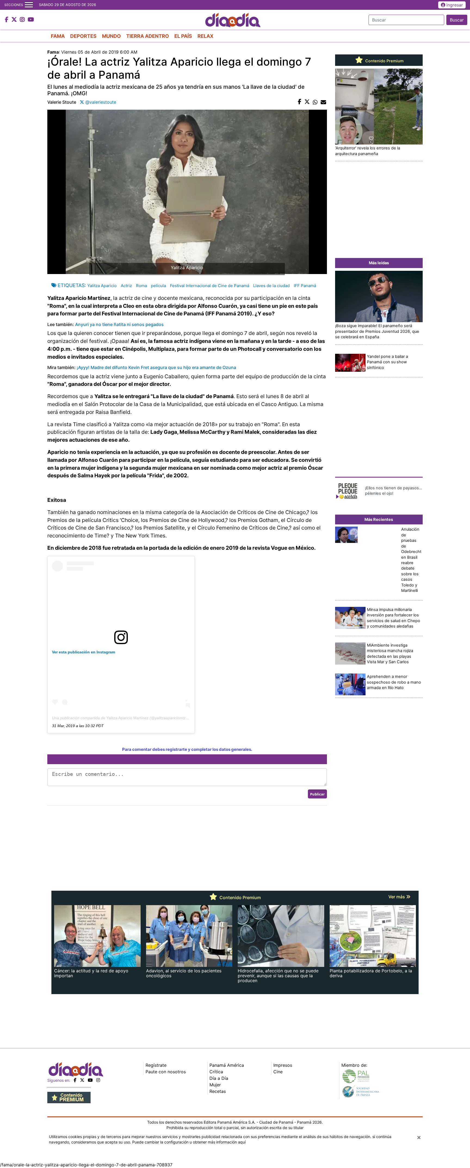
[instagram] (98, 1080)
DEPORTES (83, 36)
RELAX (205, 36)
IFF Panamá (305, 285)
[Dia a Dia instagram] (23, 20)
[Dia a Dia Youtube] (31, 20)
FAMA (58, 36)
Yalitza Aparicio (102, 285)
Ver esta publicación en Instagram (83, 652)
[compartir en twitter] (307, 102)
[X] (82, 1080)
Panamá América (226, 1065)
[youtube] (90, 1080)
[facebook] (75, 1080)
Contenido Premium (384, 61)
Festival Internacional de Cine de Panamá (209, 285)
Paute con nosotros (166, 1071)
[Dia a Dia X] (14, 20)
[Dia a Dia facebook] (7, 20)
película (158, 285)
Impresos (282, 1065)
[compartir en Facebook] (299, 102)
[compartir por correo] (323, 102)
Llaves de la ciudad (271, 285)
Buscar (457, 20)
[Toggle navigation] (29, 5)
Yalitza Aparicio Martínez (127, 718)
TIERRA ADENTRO (147, 36)
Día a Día (218, 1078)
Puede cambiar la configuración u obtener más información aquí (189, 1142)
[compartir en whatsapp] (315, 102)
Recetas (217, 1091)
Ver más (397, 896)
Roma (141, 285)
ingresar (454, 5)
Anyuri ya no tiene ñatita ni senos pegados (119, 324)
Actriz (126, 285)
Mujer (215, 1084)
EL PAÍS (183, 36)
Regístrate (156, 1065)
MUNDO (111, 36)
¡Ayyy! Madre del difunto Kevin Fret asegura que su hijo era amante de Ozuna (156, 367)
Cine (278, 1071)
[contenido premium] (69, 1097)
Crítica (216, 1071)
